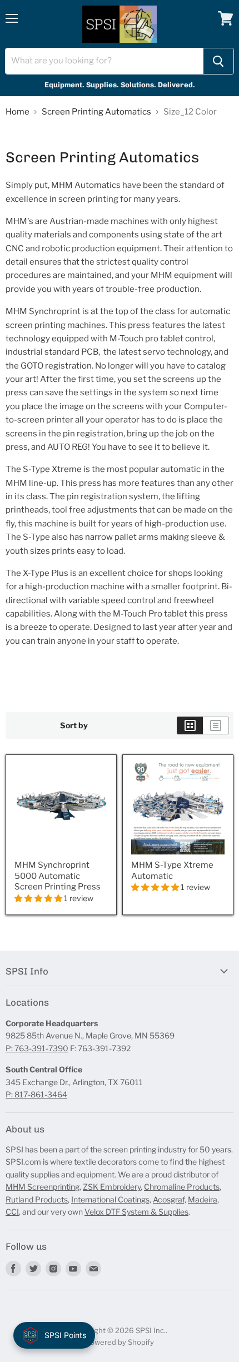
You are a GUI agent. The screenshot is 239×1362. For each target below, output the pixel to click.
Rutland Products (37, 1199)
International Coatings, (111, 1199)
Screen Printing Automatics (96, 112)
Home (17, 112)
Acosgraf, (169, 1199)
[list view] (216, 725)
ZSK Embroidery (112, 1186)
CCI (12, 1211)
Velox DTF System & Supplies (136, 1211)
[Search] (218, 61)
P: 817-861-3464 (36, 1094)
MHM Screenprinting (42, 1186)
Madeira (202, 1199)
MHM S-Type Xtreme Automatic (172, 870)
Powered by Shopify (120, 1342)
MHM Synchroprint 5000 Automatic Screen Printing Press (57, 876)
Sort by (74, 725)
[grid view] (190, 725)
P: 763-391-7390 (37, 1048)
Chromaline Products (182, 1186)
